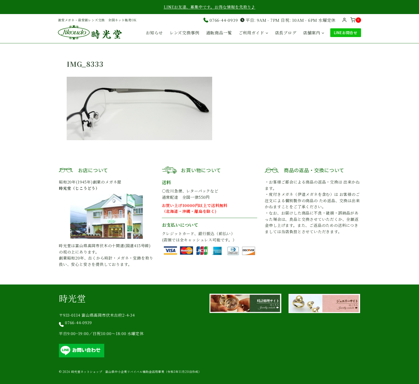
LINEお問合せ (345, 32)
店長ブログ (286, 33)
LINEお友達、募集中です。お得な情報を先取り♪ (209, 7)
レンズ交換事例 (184, 33)
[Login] (344, 20)
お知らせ (154, 33)
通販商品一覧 (219, 33)
